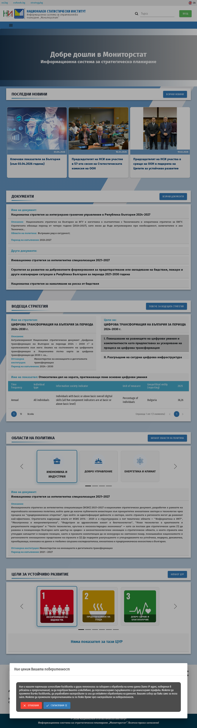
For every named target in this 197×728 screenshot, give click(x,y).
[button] (31, 705)
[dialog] (98, 690)
